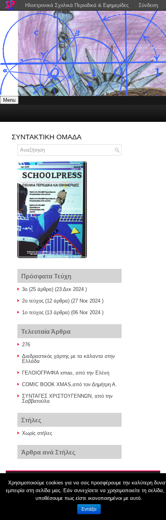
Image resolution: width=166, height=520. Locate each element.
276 (26, 344)
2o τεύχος (33, 301)
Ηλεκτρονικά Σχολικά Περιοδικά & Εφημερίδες (77, 5)
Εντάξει (89, 509)
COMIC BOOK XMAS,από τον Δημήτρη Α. (69, 384)
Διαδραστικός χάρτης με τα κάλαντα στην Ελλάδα (68, 358)
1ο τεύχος (33, 312)
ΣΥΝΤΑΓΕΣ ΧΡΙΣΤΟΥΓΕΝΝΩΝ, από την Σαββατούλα (67, 398)
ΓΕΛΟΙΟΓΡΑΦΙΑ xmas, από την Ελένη (65, 373)
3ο (24, 289)
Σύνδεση (148, 5)
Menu (9, 100)
